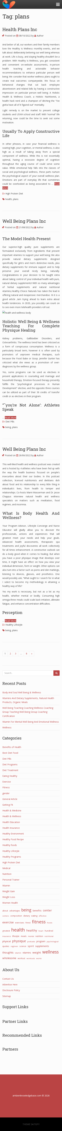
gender (6, 793)
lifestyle (15, 936)
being (8, 427)
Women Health (10, 902)
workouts (31, 958)
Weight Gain (8, 891)
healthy (31, 930)
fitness (39, 922)
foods (49, 922)
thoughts (8, 952)
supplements (42, 946)
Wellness (6, 727)
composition (16, 915)
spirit (31, 946)
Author (40, 35)
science (22, 946)
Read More (10, 417)
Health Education (11, 822)
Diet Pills (9, 421)
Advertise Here (9, 984)
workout (21, 958)
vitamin (18, 953)
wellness (50, 952)
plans (15, 199)
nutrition (39, 936)
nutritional (49, 936)
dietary (26, 915)
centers (5, 916)
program (40, 941)
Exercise (6, 781)
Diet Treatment (10, 770)
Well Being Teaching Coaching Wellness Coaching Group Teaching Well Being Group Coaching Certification (27, 711)
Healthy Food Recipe (13, 839)
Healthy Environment (13, 833)
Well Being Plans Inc (24, 221)
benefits (37, 910)
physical (6, 941)
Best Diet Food (10, 752)
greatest (6, 930)
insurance (6, 936)
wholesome (9, 958)
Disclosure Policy (11, 990)
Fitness (6, 787)
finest (28, 922)
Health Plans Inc (19, 29)
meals (24, 936)
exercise (8, 922)
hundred (49, 930)
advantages (14, 910)
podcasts (31, 941)
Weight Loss (8, 897)
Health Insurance (11, 827)
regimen (14, 946)
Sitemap (6, 996)
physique (19, 941)
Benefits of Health (11, 747)
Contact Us (8, 978)
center (47, 910)
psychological (53, 941)
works (38, 958)
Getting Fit (7, 804)
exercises (19, 922)
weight (36, 952)
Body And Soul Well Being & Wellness (21, 692)
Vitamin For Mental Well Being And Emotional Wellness (30, 721)
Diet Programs (9, 764)
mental (31, 936)
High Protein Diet (14, 193)
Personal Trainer (10, 879)
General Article (9, 799)
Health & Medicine (11, 810)
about (5, 910)
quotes (5, 946)
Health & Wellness (11, 816)
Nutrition (6, 873)
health (8, 199)
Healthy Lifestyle (13, 624)
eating (34, 915)
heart (40, 931)
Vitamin (6, 885)
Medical (6, 868)
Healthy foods (9, 845)
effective (42, 916)
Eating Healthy (9, 775)
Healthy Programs (11, 856)
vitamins (27, 952)
